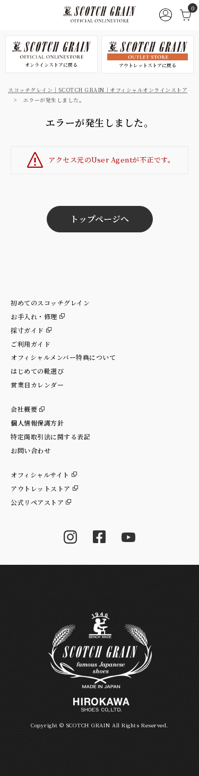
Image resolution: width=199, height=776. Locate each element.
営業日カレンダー (37, 384)
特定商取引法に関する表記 (50, 436)
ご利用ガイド (30, 343)
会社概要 (24, 408)
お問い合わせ (30, 450)
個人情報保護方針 (37, 422)
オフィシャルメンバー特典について (63, 357)
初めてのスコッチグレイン (50, 302)
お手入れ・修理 (34, 316)
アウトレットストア (41, 488)
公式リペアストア (37, 502)
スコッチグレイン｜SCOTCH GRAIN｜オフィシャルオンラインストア (97, 90)
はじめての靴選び (37, 370)
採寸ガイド (27, 330)
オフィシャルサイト (40, 474)
